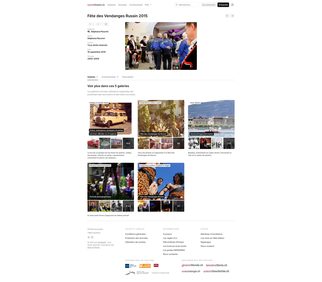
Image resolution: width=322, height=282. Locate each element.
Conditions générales (135, 234)
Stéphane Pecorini (99, 31)
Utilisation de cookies (135, 242)
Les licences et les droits (174, 246)
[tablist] (161, 77)
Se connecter (209, 5)
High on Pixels (93, 247)
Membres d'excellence (211, 234)
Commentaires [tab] (110, 77)
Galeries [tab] (92, 77)
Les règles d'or (170, 238)
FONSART (102, 242)
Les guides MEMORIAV (174, 250)
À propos (167, 234)
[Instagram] (92, 237)
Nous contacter (170, 254)
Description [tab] (127, 77)
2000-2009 (93, 58)
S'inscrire (223, 5)
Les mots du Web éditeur (212, 238)
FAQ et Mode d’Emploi (173, 242)
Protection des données (136, 238)
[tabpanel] (161, 150)
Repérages (206, 242)
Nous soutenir (207, 246)
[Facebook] (88, 237)
